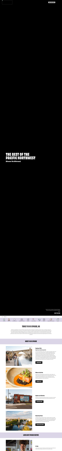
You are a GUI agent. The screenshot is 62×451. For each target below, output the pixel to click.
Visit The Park (57, 313)
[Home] (7, 2)
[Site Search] (56, 2)
